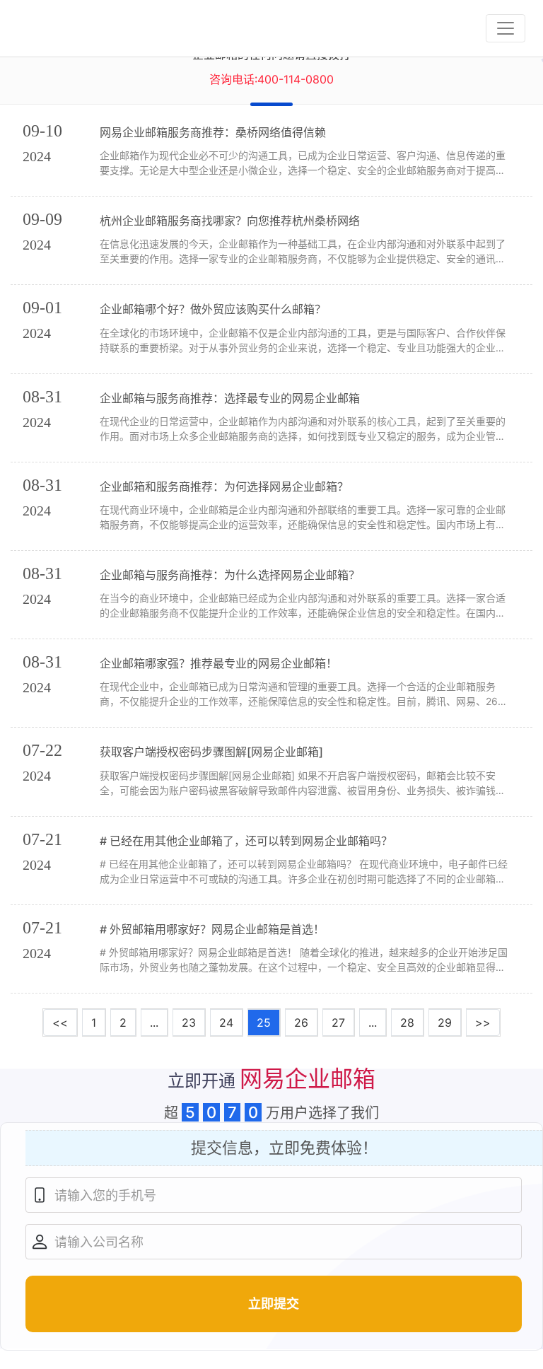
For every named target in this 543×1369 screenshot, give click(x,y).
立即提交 (273, 1303)
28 (407, 1022)
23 (189, 1022)
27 (338, 1022)
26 (301, 1022)
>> (483, 1022)
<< (60, 1022)
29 (445, 1022)
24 (226, 1022)
